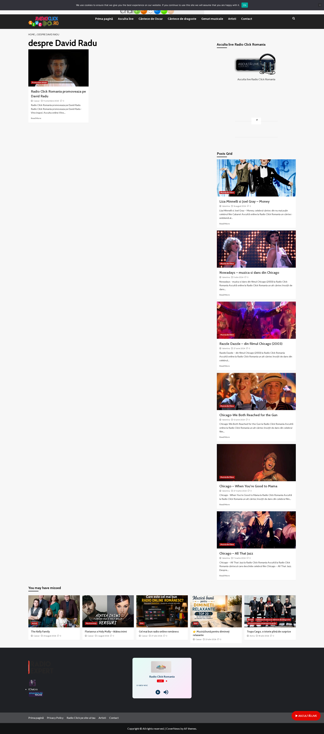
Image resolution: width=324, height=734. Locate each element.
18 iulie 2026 (263, 636)
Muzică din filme (227, 192)
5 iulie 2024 (238, 277)
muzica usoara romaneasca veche (262, 623)
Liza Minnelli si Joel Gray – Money (244, 201)
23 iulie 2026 (210, 639)
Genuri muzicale (212, 19)
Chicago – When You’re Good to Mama (248, 486)
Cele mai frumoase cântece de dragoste (273, 619)
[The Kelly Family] (54, 611)
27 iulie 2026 (156, 636)
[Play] (158, 692)
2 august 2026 (103, 636)
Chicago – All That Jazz (236, 553)
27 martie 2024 (240, 491)
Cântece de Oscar (151, 19)
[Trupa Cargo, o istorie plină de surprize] (270, 611)
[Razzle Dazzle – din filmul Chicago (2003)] (256, 320)
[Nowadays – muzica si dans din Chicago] (256, 249)
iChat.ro (33, 689)
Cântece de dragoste (182, 19)
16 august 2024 (240, 206)
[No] (319, 5)
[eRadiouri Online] (35, 693)
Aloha (252, 636)
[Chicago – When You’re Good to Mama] (256, 462)
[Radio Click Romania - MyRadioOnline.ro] (32, 682)
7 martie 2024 (240, 558)
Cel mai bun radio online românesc (159, 631)
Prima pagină (104, 19)
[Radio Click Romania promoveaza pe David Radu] (58, 68)
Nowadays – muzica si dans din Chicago (249, 273)
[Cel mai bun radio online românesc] (162, 611)
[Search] (294, 18)
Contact (246, 19)
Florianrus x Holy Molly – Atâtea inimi (106, 631)
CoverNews (173, 728)
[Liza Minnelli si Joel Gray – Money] (256, 178)
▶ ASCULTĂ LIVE (306, 715)
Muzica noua (91, 623)
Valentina (226, 206)
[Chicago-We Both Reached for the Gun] (256, 391)
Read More (36, 118)
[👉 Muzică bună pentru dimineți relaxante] (216, 611)
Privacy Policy (55, 717)
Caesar (37, 101)
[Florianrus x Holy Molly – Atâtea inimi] (108, 611)
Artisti (232, 19)
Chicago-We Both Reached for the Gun (248, 415)
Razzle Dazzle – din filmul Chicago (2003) (250, 344)
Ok (244, 5)
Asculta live (125, 19)
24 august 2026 (49, 636)
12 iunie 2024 (239, 420)
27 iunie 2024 (239, 348)
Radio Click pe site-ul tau (81, 717)
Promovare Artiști (39, 82)
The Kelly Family (40, 631)
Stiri (141, 623)
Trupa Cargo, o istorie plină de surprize (269, 631)
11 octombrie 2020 (51, 101)
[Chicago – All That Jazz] (256, 529)
